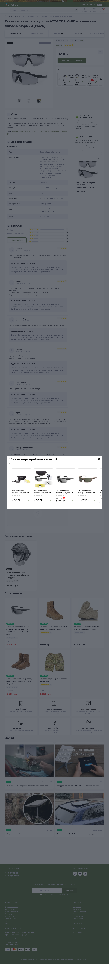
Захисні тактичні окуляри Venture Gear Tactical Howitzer (86, 492)
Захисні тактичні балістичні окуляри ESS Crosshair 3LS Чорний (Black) (43, 492)
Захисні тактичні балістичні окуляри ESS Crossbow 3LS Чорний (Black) (21, 492)
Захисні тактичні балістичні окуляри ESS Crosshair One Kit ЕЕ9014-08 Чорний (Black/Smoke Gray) (65, 492)
